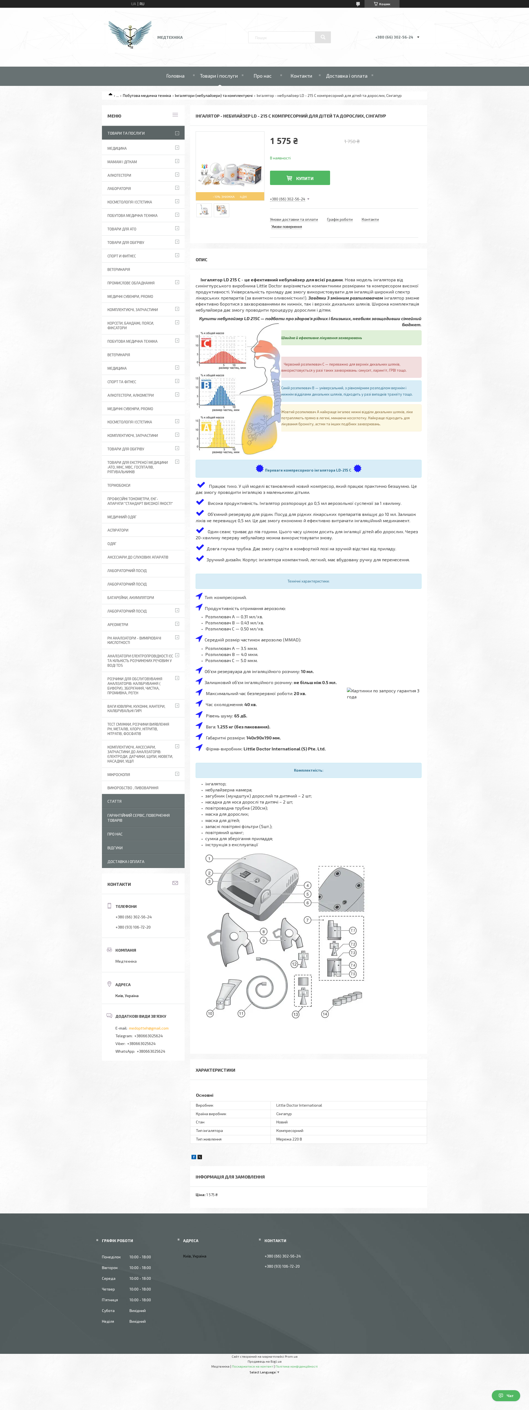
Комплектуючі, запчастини (132, 309)
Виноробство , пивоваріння (132, 788)
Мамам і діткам (122, 162)
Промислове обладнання (131, 283)
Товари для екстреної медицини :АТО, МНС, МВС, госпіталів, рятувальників (137, 467)
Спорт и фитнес (121, 256)
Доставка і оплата (347, 76)
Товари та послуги (126, 133)
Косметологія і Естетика (129, 202)
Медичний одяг (121, 517)
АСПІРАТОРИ (117, 530)
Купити (305, 178)
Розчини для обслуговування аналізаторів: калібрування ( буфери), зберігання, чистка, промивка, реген (134, 686)
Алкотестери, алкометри (130, 395)
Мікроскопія (118, 774)
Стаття (114, 801)
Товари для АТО (121, 229)
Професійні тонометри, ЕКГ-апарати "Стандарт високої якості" (140, 501)
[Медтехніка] (130, 51)
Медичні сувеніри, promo (130, 296)
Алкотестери (119, 175)
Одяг (111, 543)
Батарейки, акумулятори (130, 597)
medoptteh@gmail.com (149, 1028)
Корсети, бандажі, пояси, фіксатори (130, 325)
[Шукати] (323, 37)
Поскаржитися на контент (252, 1366)
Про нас (262, 76)
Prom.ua (291, 1356)
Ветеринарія (118, 269)
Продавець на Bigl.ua (265, 1361)
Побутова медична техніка (147, 95)
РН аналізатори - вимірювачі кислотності (134, 640)
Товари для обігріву (125, 242)
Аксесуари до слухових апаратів (137, 557)
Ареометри (117, 624)
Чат (510, 1395)
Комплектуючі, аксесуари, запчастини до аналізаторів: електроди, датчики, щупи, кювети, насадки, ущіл (140, 754)
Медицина (117, 148)
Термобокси (118, 485)
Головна (175, 76)
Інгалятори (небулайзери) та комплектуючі (214, 95)
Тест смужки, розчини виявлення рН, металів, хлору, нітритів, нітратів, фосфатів (138, 729)
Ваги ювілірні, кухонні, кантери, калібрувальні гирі (136, 708)
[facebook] (193, 1157)
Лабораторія (119, 188)
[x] (200, 1157)
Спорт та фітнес (121, 382)
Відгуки (115, 847)
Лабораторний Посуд (127, 570)
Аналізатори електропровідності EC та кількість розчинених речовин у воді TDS (140, 661)
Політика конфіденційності (297, 1366)
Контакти (301, 76)
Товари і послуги (219, 76)
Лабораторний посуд (127, 611)
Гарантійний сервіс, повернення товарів (138, 818)
